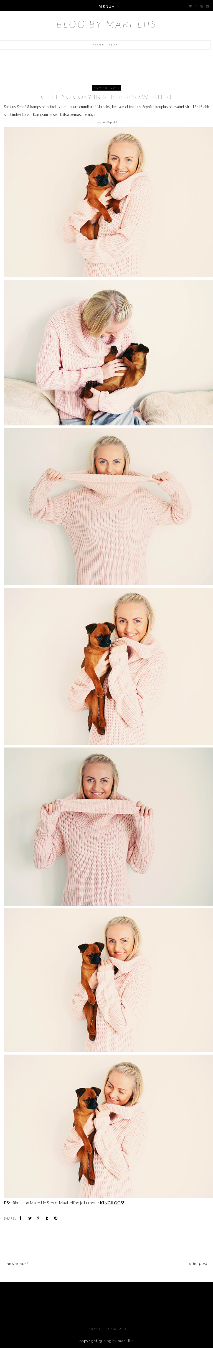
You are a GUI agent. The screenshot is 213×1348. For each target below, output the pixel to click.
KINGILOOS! (112, 1202)
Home (96, 1329)
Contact (117, 1329)
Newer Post (17, 1263)
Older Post (198, 1263)
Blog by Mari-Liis (106, 24)
